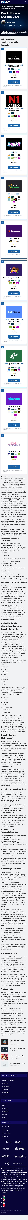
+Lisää (4, 1095)
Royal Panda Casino (8, 1080)
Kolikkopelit (5, 1111)
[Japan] (15, 1199)
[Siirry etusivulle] (5, 2)
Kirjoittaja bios (6, 1127)
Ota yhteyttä (5, 1130)
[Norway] (15, 1206)
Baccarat (4, 1114)
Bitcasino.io (5, 1092)
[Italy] (15, 1200)
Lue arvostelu (14, 77)
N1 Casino (5, 1083)
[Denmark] (15, 1203)
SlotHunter (5, 1089)
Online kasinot (5, 6)
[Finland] (15, 1196)
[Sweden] (15, 1202)
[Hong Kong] (15, 1205)
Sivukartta (5, 1136)
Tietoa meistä (6, 1133)
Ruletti (4, 1105)
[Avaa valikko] (25, 2)
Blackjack (5, 1108)
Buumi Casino (6, 1086)
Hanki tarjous (14, 82)
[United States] (15, 1195)
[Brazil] (15, 1198)
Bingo (4, 1117)
